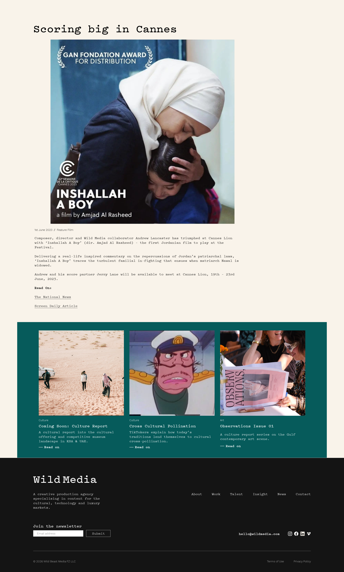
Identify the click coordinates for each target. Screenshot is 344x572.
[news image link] (81, 373)
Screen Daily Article (56, 306)
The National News (53, 297)
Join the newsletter (57, 526)
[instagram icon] (290, 538)
